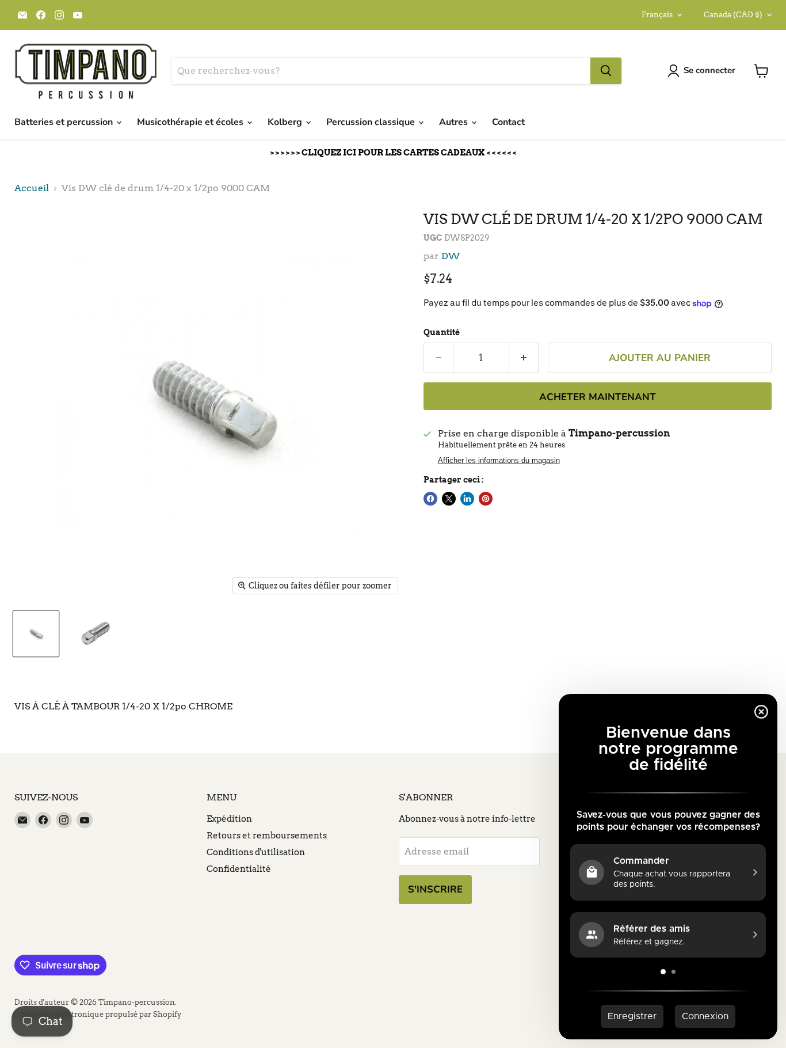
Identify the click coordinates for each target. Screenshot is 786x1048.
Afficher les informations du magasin (499, 461)
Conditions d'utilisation (256, 852)
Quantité (441, 332)
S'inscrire (435, 889)
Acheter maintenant (597, 397)
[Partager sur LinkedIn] (467, 499)
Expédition (229, 819)
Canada (733, 14)
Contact (508, 122)
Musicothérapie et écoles (191, 122)
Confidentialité (239, 869)
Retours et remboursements (267, 835)
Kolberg (286, 122)
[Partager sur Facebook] (430, 499)
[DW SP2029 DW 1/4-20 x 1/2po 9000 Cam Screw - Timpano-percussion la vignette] (36, 633)
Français (657, 14)
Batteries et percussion (64, 122)
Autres (454, 122)
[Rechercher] (605, 71)
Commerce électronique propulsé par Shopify (97, 1014)
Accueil (31, 188)
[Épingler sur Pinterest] (486, 499)
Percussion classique (371, 122)
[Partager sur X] (449, 499)
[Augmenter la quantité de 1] (524, 358)
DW (450, 255)
